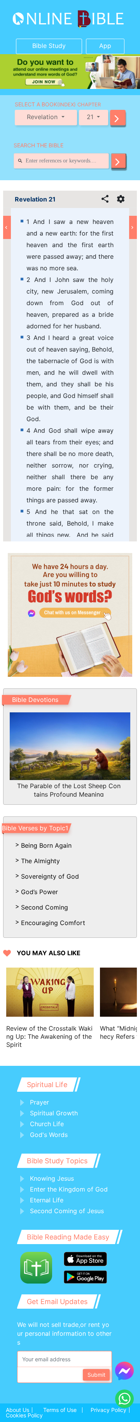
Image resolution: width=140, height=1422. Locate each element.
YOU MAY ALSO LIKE (48, 953)
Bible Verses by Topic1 (35, 828)
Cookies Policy (24, 1415)
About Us (17, 1410)
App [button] (105, 46)
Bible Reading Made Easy (68, 1237)
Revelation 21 (35, 199)
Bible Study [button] (49, 46)
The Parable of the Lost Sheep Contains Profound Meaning (69, 789)
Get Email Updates (57, 1301)
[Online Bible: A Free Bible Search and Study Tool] (70, 19)
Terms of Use (60, 1410)
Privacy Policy (108, 1410)
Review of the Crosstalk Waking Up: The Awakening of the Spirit (49, 1036)
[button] (118, 117)
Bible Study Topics (57, 1161)
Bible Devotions (35, 699)
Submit (96, 1374)
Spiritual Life (47, 1085)
